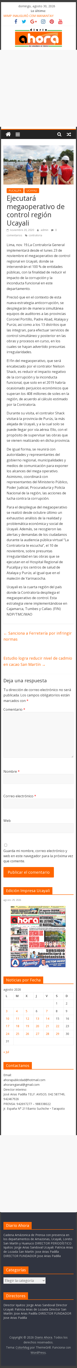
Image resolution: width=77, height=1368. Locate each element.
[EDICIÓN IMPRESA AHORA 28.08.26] (38, 966)
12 (27, 1018)
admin (45, 230)
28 (47, 1034)
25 (17, 1034)
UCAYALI (32, 190)
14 (47, 1018)
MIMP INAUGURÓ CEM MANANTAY (28, 16)
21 (47, 1026)
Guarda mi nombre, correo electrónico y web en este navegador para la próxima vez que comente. (38, 855)
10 (7, 1018)
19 (27, 1026)
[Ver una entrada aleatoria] (69, 134)
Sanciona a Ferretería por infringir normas (37, 636)
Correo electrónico (19, 796)
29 (57, 1034)
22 (57, 1026)
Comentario (14, 709)
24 (7, 1034)
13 (37, 1018)
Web (7, 820)
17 (7, 1026)
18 (17, 1026)
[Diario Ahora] (8, 134)
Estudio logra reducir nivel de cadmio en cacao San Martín (37, 661)
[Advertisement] (38, 88)
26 (27, 1034)
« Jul (6, 1052)
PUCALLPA (15, 190)
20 (37, 1026)
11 (17, 1018)
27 (37, 1034)
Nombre (11, 771)
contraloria (35, 235)
